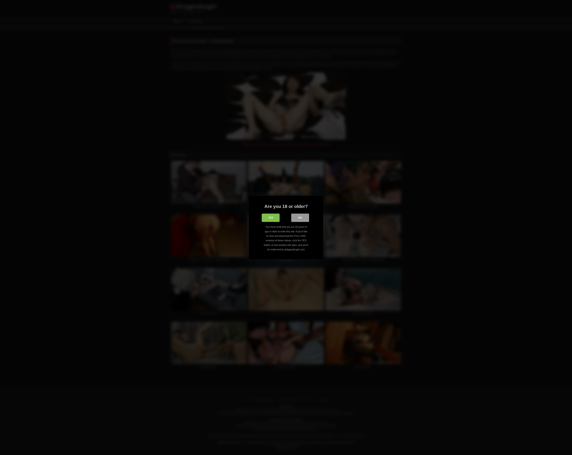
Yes (270, 217)
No (300, 217)
